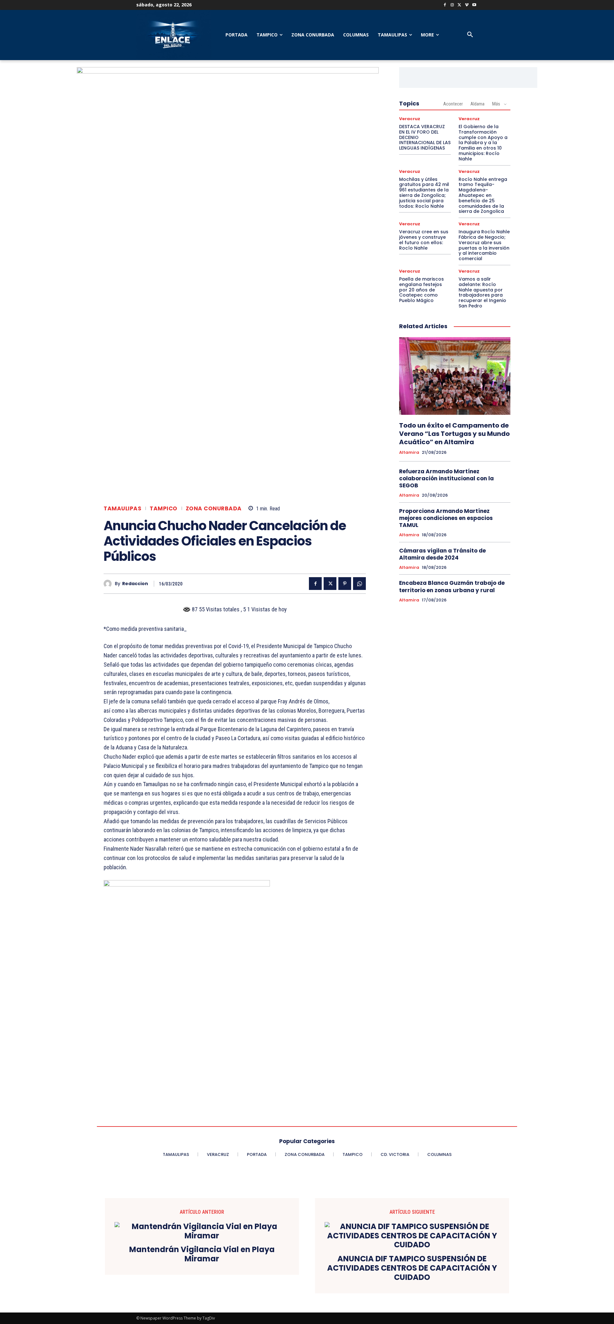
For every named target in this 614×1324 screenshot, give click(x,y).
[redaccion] (109, 584)
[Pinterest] (344, 583)
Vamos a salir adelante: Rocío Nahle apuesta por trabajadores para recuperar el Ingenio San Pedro (482, 292)
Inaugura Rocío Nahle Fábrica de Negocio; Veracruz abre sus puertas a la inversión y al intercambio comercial (484, 245)
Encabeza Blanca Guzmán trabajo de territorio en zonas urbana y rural (452, 586)
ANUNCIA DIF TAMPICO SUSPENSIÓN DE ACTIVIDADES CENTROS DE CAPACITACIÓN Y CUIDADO (412, 1268)
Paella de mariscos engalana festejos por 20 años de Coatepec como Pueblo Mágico (421, 290)
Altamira (409, 452)
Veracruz (409, 119)
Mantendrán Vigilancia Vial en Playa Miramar (202, 1254)
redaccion (135, 583)
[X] (459, 5)
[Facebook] (445, 5)
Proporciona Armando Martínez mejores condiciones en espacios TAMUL (446, 518)
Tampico (163, 508)
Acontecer (453, 104)
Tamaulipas (122, 508)
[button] (470, 35)
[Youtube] (474, 5)
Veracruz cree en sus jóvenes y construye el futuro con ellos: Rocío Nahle (423, 239)
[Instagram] (452, 5)
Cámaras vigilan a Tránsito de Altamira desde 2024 (442, 554)
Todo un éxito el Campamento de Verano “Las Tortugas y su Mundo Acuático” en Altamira (454, 433)
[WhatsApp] (359, 583)
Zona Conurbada (214, 508)
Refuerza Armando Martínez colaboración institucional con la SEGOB (446, 478)
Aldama (477, 104)
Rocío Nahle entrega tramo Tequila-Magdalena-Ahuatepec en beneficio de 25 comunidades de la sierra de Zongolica (483, 195)
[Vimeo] (466, 5)
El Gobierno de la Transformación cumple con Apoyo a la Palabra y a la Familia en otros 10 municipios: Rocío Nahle (483, 142)
